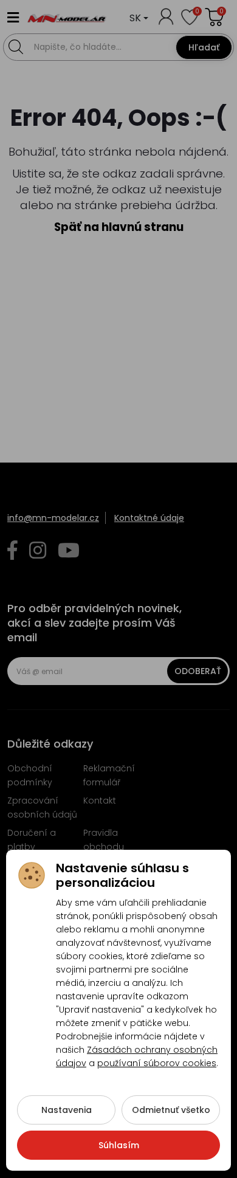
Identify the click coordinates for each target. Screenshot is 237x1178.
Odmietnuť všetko (171, 1110)
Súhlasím (118, 1145)
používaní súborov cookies (156, 1063)
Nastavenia (66, 1110)
